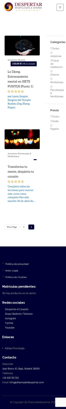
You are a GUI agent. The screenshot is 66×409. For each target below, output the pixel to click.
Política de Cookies (16, 277)
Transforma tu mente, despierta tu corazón (21, 171)
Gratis (55, 121)
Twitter (8, 323)
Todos (55, 48)
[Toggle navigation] (60, 7)
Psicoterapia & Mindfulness (54, 93)
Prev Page (12, 227)
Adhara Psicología (14, 348)
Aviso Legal (11, 270)
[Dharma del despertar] (23, 7)
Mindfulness (54, 82)
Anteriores (13, 60)
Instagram (10, 319)
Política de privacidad (17, 264)
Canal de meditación (54, 63)
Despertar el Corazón (16, 309)
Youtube (9, 328)
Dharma (21, 60)
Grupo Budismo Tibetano (18, 314)
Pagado (54, 129)
